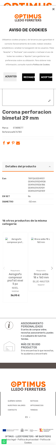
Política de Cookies (41, 65)
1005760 (15, 291)
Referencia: (7, 132)
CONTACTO (12, 410)
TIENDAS (34, 410)
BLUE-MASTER (41, 281)
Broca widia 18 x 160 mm (41, 276)
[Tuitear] (8, 143)
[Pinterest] (13, 143)
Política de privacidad (28, 439)
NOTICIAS (34, 401)
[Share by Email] (18, 143)
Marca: (5, 128)
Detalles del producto (20, 166)
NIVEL (15, 288)
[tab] (28, 167)
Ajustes (11, 76)
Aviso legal (11, 439)
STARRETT (18, 128)
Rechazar (29, 77)
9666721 (41, 285)
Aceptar (46, 77)
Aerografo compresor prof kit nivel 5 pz (15, 279)
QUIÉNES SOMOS (15, 401)
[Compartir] (4, 143)
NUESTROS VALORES (16, 405)
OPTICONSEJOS (36, 405)
